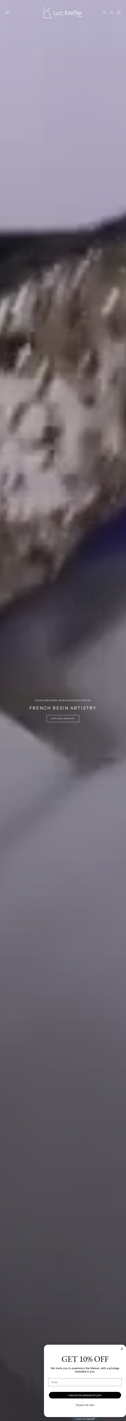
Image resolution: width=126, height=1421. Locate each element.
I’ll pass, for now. (85, 1405)
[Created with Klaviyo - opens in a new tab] (85, 1419)
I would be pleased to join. (85, 1395)
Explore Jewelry (63, 718)
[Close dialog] (121, 1348)
